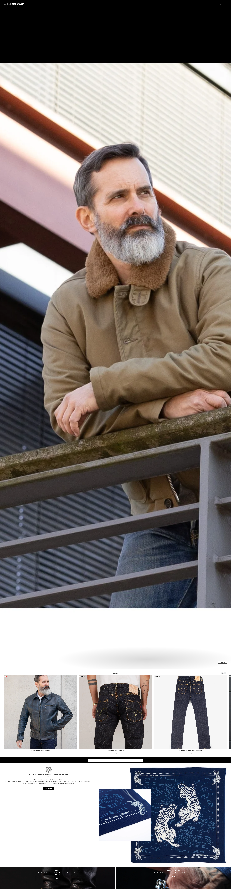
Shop (57, 878)
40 (37, 746)
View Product (48, 788)
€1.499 (40, 754)
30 (106, 746)
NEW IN (115, 674)
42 (39, 746)
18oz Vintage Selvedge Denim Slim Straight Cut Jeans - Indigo (190, 750)
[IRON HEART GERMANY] (14, 4)
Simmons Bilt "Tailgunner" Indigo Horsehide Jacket (40, 750)
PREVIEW (223, 662)
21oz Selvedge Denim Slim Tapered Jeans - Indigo (115, 750)
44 (41, 746)
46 (43, 746)
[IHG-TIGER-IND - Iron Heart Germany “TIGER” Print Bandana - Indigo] (178, 815)
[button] (204, 4)
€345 (115, 754)
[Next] (225, 673)
